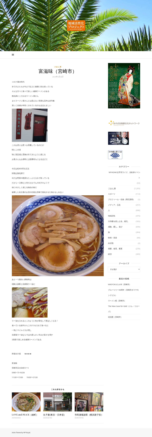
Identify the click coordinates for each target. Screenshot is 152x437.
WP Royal (26, 432)
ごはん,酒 (57, 67)
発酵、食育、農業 (115, 248)
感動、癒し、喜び (115, 227)
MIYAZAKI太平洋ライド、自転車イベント (124, 175)
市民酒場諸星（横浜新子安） (89, 414)
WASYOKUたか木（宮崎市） (119, 284)
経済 (110, 254)
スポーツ (111, 194)
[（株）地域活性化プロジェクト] (76, 25)
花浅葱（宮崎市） (115, 317)
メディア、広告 (114, 205)
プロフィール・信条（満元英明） (121, 199)
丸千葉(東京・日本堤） (54, 414)
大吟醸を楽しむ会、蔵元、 (118, 221)
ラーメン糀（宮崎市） (117, 300)
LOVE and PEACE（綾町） (25, 414)
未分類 (110, 243)
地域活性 (111, 216)
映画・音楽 (112, 237)
